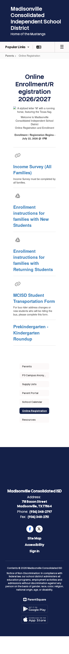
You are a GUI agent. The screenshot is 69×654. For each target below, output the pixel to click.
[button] (17, 47)
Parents (9, 55)
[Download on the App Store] (34, 619)
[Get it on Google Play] (34, 609)
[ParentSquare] (34, 599)
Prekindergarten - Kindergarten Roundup (30, 332)
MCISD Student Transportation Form (34, 298)
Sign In (34, 551)
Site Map (34, 538)
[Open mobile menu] (62, 47)
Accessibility (34, 545)
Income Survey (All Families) (32, 169)
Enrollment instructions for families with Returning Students (33, 260)
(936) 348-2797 (41, 512)
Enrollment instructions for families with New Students (31, 216)
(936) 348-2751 (38, 517)
